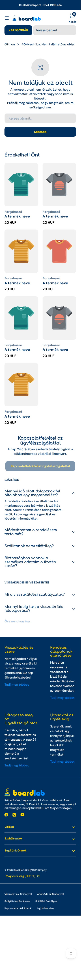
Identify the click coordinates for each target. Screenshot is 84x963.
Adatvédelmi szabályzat (50, 894)
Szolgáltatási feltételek (17, 901)
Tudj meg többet (16, 685)
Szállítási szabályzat (46, 901)
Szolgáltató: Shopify (36, 870)
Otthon (9, 44)
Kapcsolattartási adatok (17, 908)
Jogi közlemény (45, 908)
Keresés (40, 132)
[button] (7, 18)
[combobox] (54, 30)
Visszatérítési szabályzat (18, 894)
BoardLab (18, 870)
